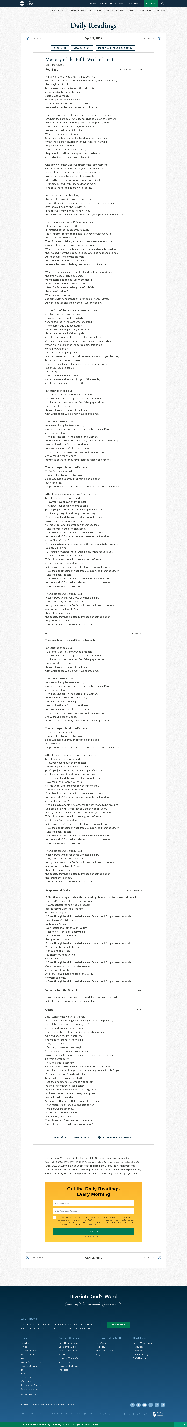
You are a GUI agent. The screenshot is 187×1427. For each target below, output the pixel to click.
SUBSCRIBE (93, 1231)
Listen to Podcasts (91, 1305)
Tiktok (163, 1405)
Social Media (139, 1358)
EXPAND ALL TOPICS (30, 1394)
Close (180, 1424)
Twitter (132, 1405)
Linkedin (150, 1405)
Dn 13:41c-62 (137, 633)
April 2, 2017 (37, 38)
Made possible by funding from (137, 1414)
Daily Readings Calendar (107, 3)
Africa (24, 1346)
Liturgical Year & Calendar (71, 1358)
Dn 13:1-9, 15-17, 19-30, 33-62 (131, 70)
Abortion (25, 1342)
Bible (24, 1369)
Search (162, 3)
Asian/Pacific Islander (31, 1362)
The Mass (63, 1369)
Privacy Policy (103, 1413)
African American (29, 1350)
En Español (60, 48)
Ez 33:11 (139, 990)
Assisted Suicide (29, 1365)
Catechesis (26, 1381)
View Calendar (82, 48)
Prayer (62, 1354)
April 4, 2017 (150, 38)
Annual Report (28, 1354)
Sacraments (64, 1362)
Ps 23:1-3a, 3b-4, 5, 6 (134, 890)
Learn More (119, 1325)
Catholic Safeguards (31, 1388)
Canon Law (26, 1377)
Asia (23, 1358)
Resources (138, 1346)
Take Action (101, 1342)
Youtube (144, 1405)
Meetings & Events (105, 1350)
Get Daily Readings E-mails (117, 48)
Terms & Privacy (95, 1236)
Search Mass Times (68, 1350)
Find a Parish (116, 4)
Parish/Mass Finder (142, 1342)
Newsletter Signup (142, 1354)
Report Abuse (133, 4)
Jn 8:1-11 (138, 1010)
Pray (98, 1354)
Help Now (151, 3)
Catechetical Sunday (31, 1385)
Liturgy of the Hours (68, 1365)
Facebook (138, 1405)
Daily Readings (96, 4)
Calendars (138, 1350)
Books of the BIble (67, 1346)
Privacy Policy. (93, 1224)
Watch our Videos (112, 1305)
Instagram (157, 1405)
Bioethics (26, 1373)
